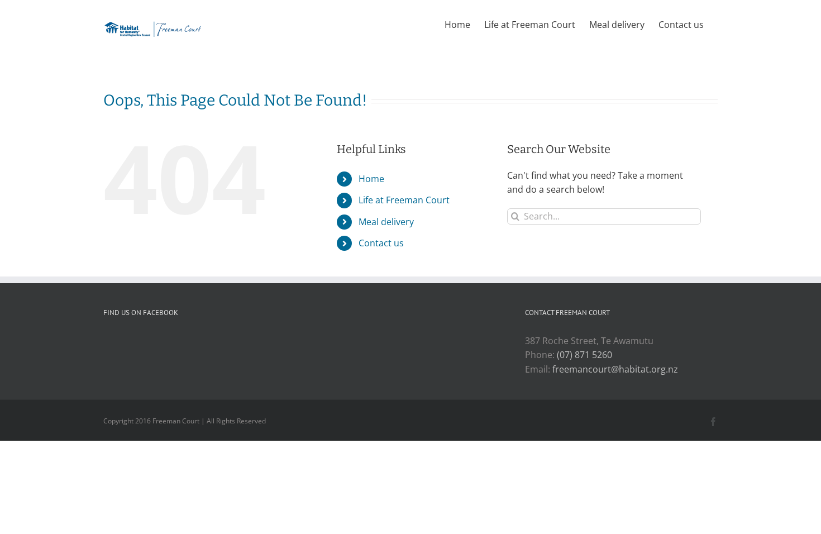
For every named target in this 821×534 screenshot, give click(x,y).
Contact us (381, 243)
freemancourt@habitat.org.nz (615, 369)
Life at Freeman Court (404, 200)
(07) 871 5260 (584, 355)
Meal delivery (386, 222)
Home (371, 179)
